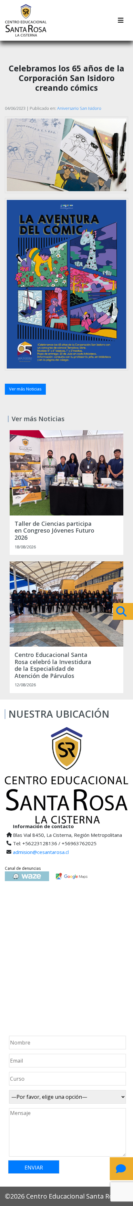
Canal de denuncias (23, 868)
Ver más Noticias (25, 389)
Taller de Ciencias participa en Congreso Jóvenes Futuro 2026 (54, 530)
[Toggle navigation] (121, 20)
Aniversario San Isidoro (79, 108)
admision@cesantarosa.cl (41, 852)
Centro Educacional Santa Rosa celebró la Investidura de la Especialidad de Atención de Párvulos (53, 665)
